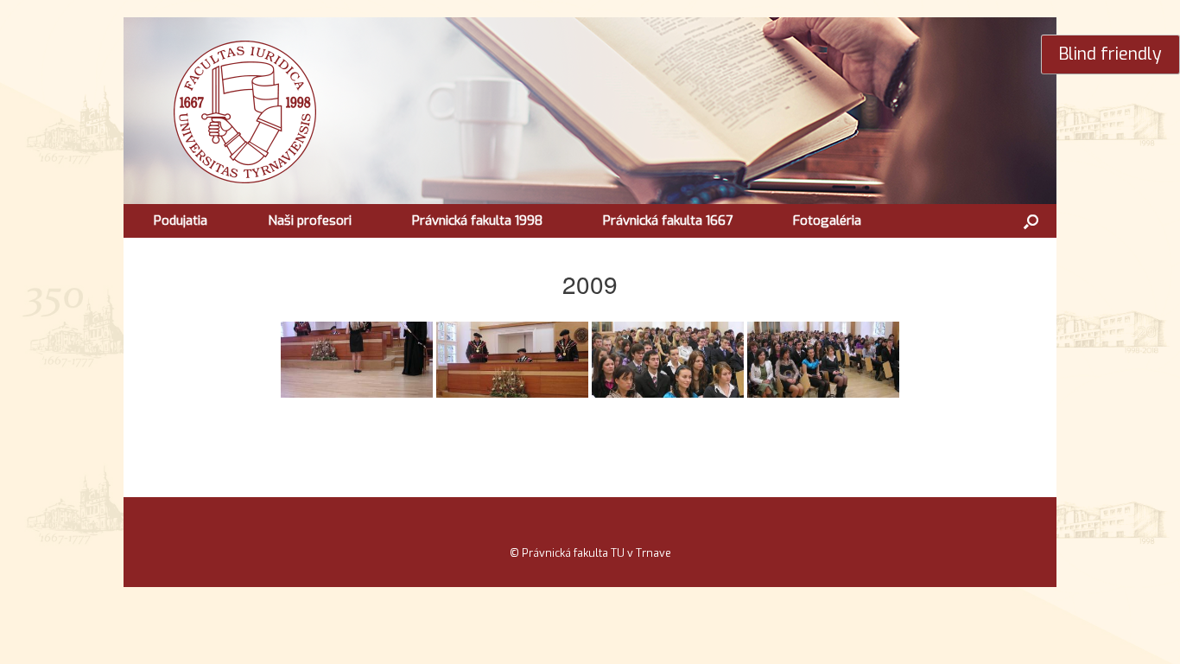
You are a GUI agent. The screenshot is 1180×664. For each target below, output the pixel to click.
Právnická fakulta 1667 (668, 220)
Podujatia (180, 220)
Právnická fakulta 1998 (477, 220)
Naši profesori (310, 220)
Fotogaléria (827, 220)
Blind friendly (1110, 53)
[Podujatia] (439, 110)
